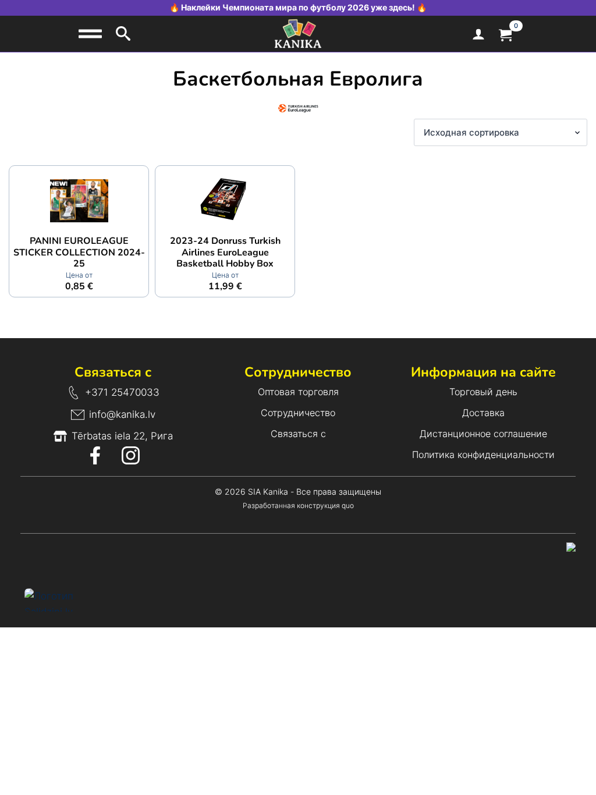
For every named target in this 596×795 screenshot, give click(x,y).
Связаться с (298, 433)
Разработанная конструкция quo (298, 505)
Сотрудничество (298, 412)
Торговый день (483, 392)
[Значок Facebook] (95, 455)
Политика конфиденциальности (483, 454)
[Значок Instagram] (131, 455)
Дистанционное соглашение (483, 433)
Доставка (483, 412)
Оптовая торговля (298, 392)
